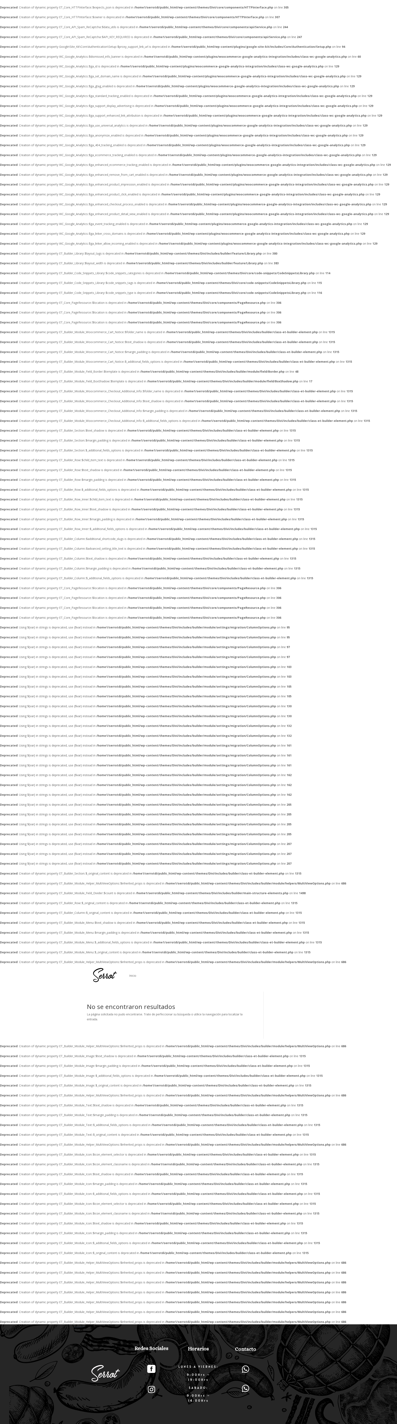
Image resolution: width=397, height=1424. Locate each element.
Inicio (132, 976)
